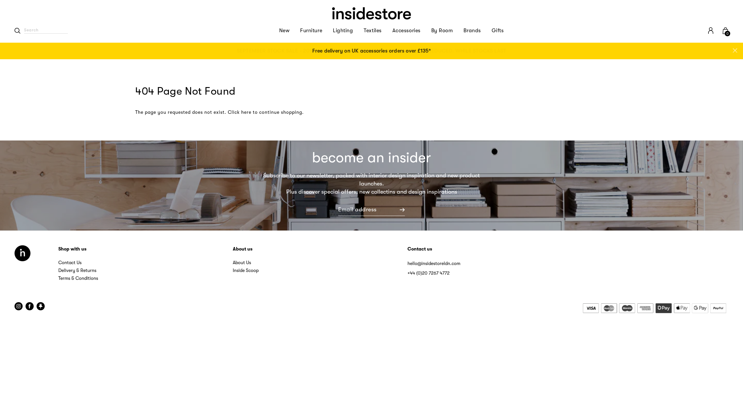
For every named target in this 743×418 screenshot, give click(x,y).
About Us (242, 262)
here (246, 112)
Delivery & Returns (77, 270)
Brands (472, 30)
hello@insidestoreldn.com (433, 263)
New (284, 30)
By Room (442, 30)
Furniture (311, 30)
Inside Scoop (246, 270)
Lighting (343, 30)
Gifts (498, 30)
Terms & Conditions (78, 278)
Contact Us (70, 262)
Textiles (372, 30)
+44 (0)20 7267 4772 (428, 273)
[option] (371, 51)
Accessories (406, 30)
